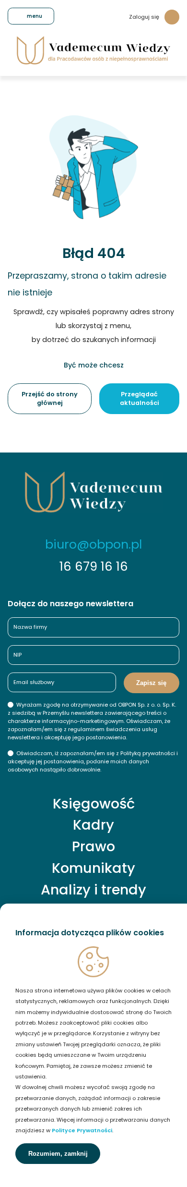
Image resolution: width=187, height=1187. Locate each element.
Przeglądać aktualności (139, 398)
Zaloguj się (144, 17)
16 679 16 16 (93, 566)
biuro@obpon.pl (93, 544)
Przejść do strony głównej (50, 398)
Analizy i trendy (93, 890)
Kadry (93, 825)
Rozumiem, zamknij (58, 1153)
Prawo (93, 847)
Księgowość (94, 804)
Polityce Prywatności (82, 1130)
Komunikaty (93, 868)
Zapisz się (151, 682)
